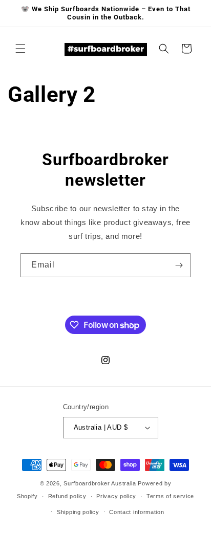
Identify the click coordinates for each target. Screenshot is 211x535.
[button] (20, 48)
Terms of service (170, 496)
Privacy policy (116, 496)
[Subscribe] (178, 265)
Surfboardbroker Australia (101, 483)
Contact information (136, 512)
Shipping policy (78, 512)
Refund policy (67, 496)
